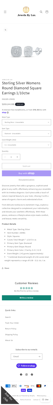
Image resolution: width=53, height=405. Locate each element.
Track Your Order (12, 323)
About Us (9, 340)
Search (8, 317)
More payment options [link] (26, 179)
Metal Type (6, 117)
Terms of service (25, 400)
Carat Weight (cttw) (9, 140)
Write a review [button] (26, 297)
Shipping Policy (11, 334)
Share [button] (7, 268)
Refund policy (41, 396)
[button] (5, 12)
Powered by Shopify (28, 396)
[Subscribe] (39, 357)
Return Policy (10, 328)
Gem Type (5, 128)
